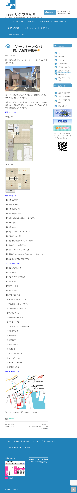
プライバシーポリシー (16, 34)
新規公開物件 (62, 106)
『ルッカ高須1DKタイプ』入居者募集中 (38, 426)
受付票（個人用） (14, 28)
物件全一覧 (20, 21)
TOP (9, 21)
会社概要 (31, 21)
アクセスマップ (30, 28)
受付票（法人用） (60, 21)
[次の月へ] (23, 462)
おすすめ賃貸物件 (64, 96)
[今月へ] (21, 462)
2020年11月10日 (10, 55)
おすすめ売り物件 (64, 93)
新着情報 (11, 418)
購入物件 (26, 441)
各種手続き (45, 28)
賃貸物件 (17, 441)
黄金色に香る (10, 425)
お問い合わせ (44, 21)
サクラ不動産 (14, 489)
